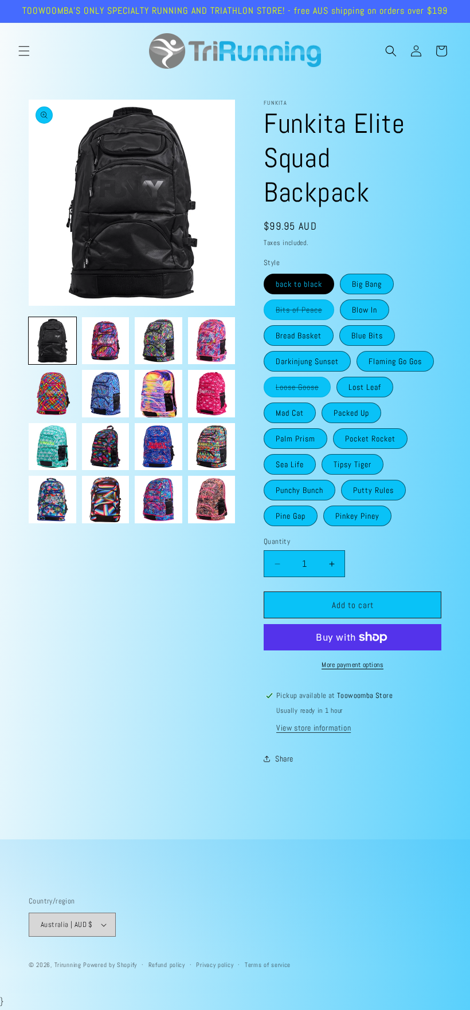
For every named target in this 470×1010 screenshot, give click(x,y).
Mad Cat (290, 413)
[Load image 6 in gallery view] (106, 393)
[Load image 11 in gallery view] (158, 447)
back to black (299, 284)
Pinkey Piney (357, 516)
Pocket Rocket (370, 438)
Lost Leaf (364, 387)
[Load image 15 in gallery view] (158, 499)
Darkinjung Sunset (307, 361)
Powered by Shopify (110, 965)
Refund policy (166, 965)
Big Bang (367, 284)
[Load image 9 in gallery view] (52, 447)
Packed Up (351, 413)
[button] (24, 51)
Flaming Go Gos (395, 361)
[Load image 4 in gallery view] (212, 341)
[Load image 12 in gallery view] (212, 447)
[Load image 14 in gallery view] (106, 499)
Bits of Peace (305, 312)
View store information (313, 728)
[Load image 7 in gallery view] (158, 393)
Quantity (277, 541)
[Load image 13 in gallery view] (52, 499)
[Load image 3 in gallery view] (158, 341)
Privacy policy (214, 965)
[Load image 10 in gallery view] (106, 447)
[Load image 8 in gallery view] (212, 393)
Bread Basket (299, 335)
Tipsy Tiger (352, 464)
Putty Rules (373, 490)
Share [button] (284, 758)
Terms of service (268, 965)
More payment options (352, 664)
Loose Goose (303, 389)
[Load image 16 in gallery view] (212, 499)
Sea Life (290, 464)
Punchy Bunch (299, 490)
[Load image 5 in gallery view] (52, 393)
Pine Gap (291, 516)
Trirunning (67, 965)
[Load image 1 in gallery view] (52, 341)
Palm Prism (295, 438)
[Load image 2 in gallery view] (106, 341)
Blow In (364, 310)
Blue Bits (367, 335)
